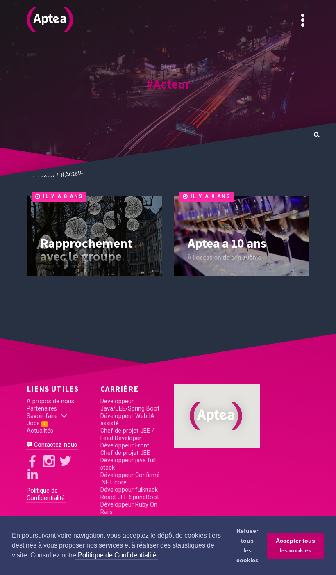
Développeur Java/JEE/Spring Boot (129, 405)
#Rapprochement (188, 217)
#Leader (203, 269)
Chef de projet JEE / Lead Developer (127, 434)
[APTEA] (50, 19)
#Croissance (195, 248)
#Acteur (168, 83)
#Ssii (208, 289)
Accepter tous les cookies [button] (295, 545)
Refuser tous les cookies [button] (247, 545)
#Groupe (202, 227)
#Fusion (203, 237)
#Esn (208, 279)
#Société (202, 207)
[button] (217, 416)
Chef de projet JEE (125, 453)
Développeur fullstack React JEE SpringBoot (129, 493)
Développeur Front (124, 445)
